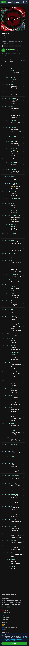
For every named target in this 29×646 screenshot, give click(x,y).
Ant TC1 (13, 131)
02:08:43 (7, 559)
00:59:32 (7, 300)
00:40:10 (7, 240)
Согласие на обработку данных (11, 604)
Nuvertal (13, 408)
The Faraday (14, 444)
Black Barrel (14, 98)
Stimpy (18, 323)
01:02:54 (7, 316)
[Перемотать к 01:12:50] (2, 363)
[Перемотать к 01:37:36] (2, 456)
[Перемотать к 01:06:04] (2, 333)
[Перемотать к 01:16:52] (2, 380)
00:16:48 (7, 141)
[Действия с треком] (19, 60)
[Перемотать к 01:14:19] (2, 371)
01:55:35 (7, 520)
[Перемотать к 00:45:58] (2, 261)
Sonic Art (17, 513)
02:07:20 (7, 552)
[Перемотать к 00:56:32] (2, 293)
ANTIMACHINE (15, 79)
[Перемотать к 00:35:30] (2, 216)
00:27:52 (7, 183)
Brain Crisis (14, 114)
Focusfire (13, 162)
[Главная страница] (13, 2)
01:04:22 (7, 323)
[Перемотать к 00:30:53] (2, 199)
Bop (12, 534)
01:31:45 (7, 437)
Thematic (13, 141)
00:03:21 (7, 84)
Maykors (13, 70)
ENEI (12, 107)
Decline (13, 91)
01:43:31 (7, 475)
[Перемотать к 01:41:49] (2, 470)
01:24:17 (7, 408)
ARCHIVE (5, 46)
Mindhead (13, 233)
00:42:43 (7, 247)
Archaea (13, 415)
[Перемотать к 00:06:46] (2, 98)
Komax (13, 333)
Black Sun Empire (15, 169)
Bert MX (13, 293)
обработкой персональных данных (14, 639)
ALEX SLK (13, 136)
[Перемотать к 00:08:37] (2, 107)
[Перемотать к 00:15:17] (2, 136)
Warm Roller (14, 274)
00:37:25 (7, 224)
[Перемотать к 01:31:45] (2, 437)
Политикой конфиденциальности (16, 638)
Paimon (13, 268)
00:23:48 (7, 169)
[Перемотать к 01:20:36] (2, 396)
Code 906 (13, 475)
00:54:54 (7, 285)
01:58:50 (7, 527)
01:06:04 (7, 333)
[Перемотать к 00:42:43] (2, 247)
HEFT (12, 552)
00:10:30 (7, 114)
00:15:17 (7, 136)
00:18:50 (7, 148)
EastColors (14, 173)
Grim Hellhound (15, 199)
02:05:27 (7, 546)
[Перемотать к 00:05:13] (2, 91)
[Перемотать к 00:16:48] (2, 141)
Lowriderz (13, 224)
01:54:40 (7, 513)
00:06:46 (7, 98)
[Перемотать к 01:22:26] (2, 401)
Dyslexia (13, 345)
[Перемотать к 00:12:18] (2, 121)
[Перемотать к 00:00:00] (2, 69)
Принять (14, 643)
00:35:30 (7, 216)
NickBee (13, 186)
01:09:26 (7, 345)
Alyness (13, 566)
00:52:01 (7, 280)
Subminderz (14, 316)
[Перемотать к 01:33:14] (2, 444)
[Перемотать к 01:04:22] (2, 323)
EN (5, 607)
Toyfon (13, 401)
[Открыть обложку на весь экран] (13, 19)
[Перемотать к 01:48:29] (2, 494)
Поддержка (5, 598)
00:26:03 (7, 176)
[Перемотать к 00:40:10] (2, 240)
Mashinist (13, 501)
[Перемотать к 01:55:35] (2, 520)
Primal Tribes (14, 489)
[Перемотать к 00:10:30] (2, 114)
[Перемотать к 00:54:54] (2, 285)
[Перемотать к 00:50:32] (2, 275)
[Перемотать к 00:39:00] (2, 233)
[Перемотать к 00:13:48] (2, 127)
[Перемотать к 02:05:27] (2, 546)
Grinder (13, 176)
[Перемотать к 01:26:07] (2, 415)
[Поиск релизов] (23, 2)
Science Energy (15, 470)
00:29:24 (7, 192)
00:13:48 (7, 127)
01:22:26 (7, 401)
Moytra (13, 69)
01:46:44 (7, 489)
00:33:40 (7, 211)
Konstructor (14, 363)
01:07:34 (7, 338)
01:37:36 (7, 456)
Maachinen (14, 396)
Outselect (13, 226)
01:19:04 (7, 389)
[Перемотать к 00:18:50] (2, 148)
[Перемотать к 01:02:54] (2, 316)
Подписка (3, 2)
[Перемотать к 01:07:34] (2, 338)
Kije (12, 338)
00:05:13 (7, 91)
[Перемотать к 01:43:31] (2, 475)
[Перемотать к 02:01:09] (2, 534)
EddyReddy (14, 484)
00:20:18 (7, 159)
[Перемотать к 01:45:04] (2, 484)
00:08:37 (7, 107)
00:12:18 (7, 120)
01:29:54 (7, 430)
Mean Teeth (14, 183)
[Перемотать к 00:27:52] (2, 183)
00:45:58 (7, 261)
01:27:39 (7, 423)
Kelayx (12, 323)
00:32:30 (7, 204)
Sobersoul (13, 120)
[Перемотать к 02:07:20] (2, 553)
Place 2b (13, 266)
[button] (8, 50)
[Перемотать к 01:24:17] (2, 408)
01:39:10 (7, 463)
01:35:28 (7, 451)
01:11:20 (7, 352)
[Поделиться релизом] (18, 50)
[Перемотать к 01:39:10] (2, 463)
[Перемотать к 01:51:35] (2, 506)
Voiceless (18, 45)
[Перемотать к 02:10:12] (2, 566)
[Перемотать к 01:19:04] (2, 389)
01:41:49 (7, 470)
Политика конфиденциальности (11, 600)
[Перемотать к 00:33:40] (2, 211)
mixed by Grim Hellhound (8, 36)
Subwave (16, 534)
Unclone (13, 389)
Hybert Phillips (15, 148)
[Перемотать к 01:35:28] (2, 451)
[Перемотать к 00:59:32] (2, 300)
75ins (12, 240)
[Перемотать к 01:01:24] (2, 309)
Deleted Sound (15, 192)
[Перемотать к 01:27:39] (2, 423)
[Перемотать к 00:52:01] (2, 280)
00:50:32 (7, 274)
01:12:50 (7, 363)
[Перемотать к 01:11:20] (2, 352)
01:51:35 (7, 506)
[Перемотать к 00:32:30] (2, 204)
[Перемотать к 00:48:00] (2, 266)
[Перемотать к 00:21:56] (2, 162)
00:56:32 (7, 293)
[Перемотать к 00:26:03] (2, 176)
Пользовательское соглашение (11, 602)
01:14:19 (7, 371)
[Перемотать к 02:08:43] (2, 559)
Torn (12, 506)
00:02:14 (7, 77)
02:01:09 (7, 534)
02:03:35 (7, 540)
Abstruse (6, 60)
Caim (12, 546)
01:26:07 (7, 415)
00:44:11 (7, 254)
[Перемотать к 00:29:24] (2, 192)
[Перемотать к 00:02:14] (2, 77)
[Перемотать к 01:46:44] (2, 489)
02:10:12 (7, 566)
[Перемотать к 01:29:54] (2, 430)
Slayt (12, 84)
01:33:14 (7, 444)
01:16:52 (7, 380)
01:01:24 (7, 309)
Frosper (13, 300)
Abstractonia (14, 247)
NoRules (13, 494)
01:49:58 (7, 501)
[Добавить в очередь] (17, 60)
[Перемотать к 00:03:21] (2, 84)
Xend (12, 77)
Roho (15, 520)
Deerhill (18, 211)
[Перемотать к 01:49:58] (2, 501)
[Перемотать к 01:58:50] (2, 527)
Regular (12, 45)
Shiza (12, 513)
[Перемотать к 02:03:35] (2, 541)
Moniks (13, 204)
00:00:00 (7, 69)
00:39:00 (7, 233)
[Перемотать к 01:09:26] (2, 345)
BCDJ (12, 463)
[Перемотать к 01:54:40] (2, 513)
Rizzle (12, 219)
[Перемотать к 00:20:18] (2, 159)
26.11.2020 (4, 37)
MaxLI (12, 380)
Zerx (12, 280)
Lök (16, 280)
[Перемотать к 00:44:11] (2, 254)
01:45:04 (7, 484)
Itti (17, 494)
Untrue (13, 559)
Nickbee (13, 211)
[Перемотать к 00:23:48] (2, 169)
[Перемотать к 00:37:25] (2, 224)
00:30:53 (7, 199)
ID (11, 159)
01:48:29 (7, 494)
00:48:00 (7, 266)
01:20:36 (7, 396)
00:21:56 (7, 162)
